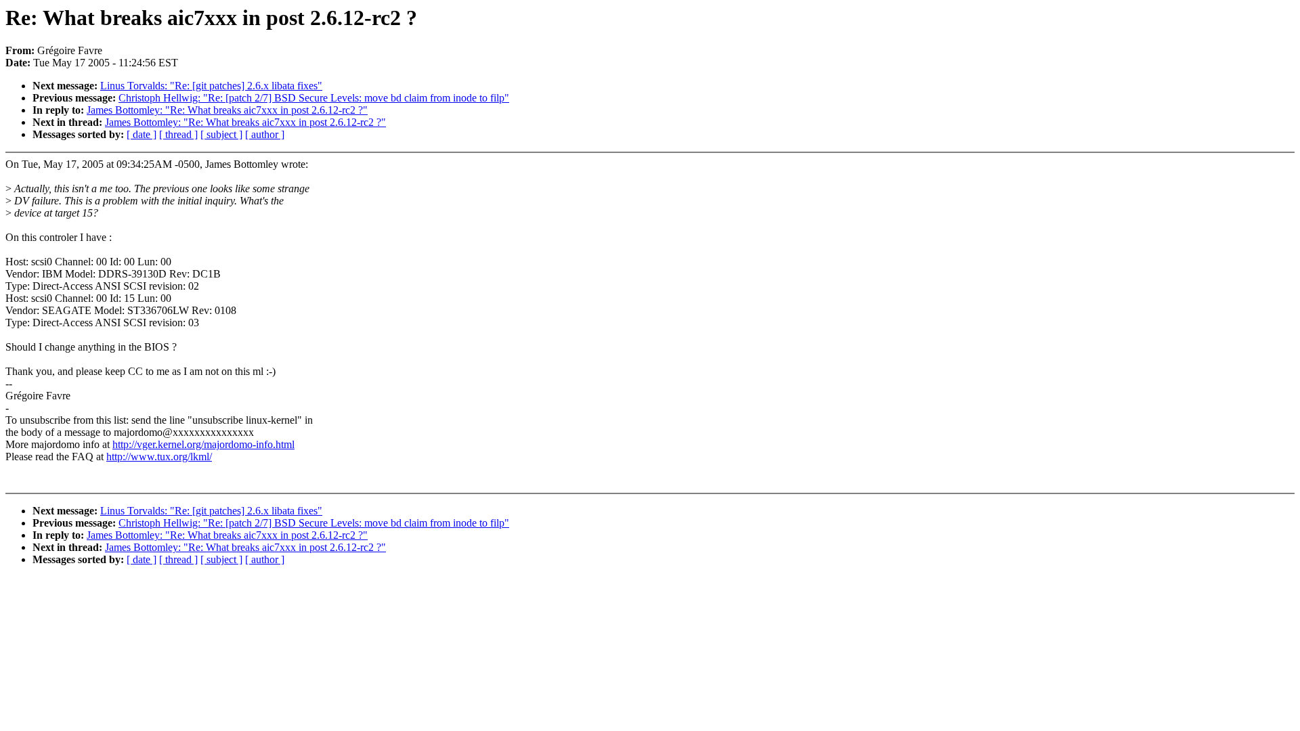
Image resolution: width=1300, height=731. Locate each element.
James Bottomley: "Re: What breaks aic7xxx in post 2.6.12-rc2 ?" (227, 110)
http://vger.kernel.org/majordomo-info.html (203, 444)
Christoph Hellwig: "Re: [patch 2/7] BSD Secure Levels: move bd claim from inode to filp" (313, 98)
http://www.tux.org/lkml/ (159, 456)
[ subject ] (221, 134)
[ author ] (264, 134)
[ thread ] (178, 134)
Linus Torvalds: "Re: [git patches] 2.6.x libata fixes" (211, 85)
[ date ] (141, 134)
